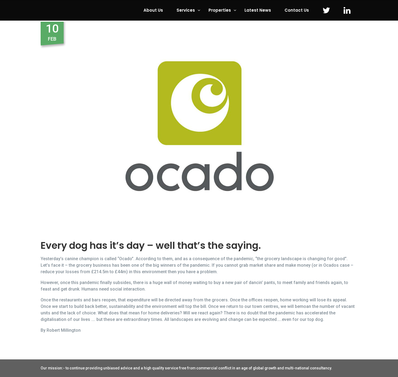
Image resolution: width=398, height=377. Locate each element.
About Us (153, 10)
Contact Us (297, 10)
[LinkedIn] (347, 10)
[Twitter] (326, 10)
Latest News (257, 10)
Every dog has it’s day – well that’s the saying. (151, 245)
